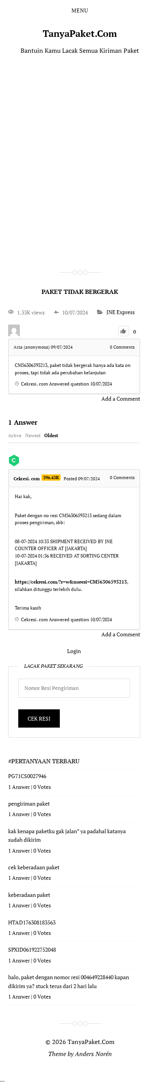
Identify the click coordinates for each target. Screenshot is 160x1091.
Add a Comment (120, 398)
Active (14, 435)
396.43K (51, 477)
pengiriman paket (29, 803)
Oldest (51, 435)
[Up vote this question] (123, 331)
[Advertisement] (80, 151)
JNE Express (120, 312)
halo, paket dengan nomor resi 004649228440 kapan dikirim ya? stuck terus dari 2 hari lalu (68, 981)
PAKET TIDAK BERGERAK (80, 291)
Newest (32, 435)
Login (74, 651)
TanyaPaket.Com (80, 33)
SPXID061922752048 (32, 949)
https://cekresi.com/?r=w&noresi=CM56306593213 (71, 582)
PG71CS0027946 (27, 776)
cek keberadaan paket (33, 867)
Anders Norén (93, 1053)
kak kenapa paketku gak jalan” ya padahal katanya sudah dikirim (67, 835)
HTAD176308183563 (32, 922)
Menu (79, 10)
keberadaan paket (29, 894)
